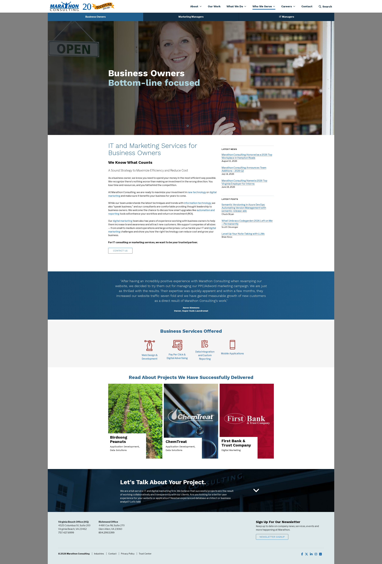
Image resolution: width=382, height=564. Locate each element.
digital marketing (122, 221)
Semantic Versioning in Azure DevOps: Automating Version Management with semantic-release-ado (244, 207)
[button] (196, 6)
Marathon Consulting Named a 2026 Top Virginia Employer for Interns (244, 182)
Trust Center (145, 553)
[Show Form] (256, 491)
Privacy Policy (127, 553)
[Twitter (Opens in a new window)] (306, 554)
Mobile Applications (232, 353)
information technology (197, 203)
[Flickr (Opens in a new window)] (320, 554)
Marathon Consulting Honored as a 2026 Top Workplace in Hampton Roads (247, 156)
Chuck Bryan (228, 214)
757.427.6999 (66, 532)
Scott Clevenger (230, 227)
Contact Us (120, 250)
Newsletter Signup (272, 536)
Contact (112, 553)
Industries (99, 553)
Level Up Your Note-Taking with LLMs (243, 233)
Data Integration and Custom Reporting (204, 355)
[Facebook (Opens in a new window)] (302, 554)
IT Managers (286, 16)
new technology (197, 192)
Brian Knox (227, 237)
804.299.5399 (106, 532)
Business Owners (95, 16)
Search (327, 6)
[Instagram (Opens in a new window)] (316, 554)
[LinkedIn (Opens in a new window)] (311, 554)
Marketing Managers (191, 16)
